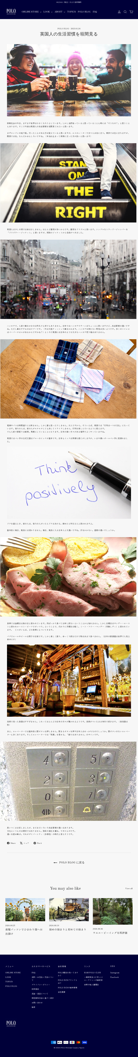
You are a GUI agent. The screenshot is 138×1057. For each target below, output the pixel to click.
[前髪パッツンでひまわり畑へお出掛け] (25, 909)
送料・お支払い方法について (43, 978)
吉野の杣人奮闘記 (91, 984)
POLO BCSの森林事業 (67, 987)
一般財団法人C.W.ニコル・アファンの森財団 (93, 978)
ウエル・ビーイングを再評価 (110, 932)
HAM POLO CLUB (92, 972)
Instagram (114, 972)
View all (129, 888)
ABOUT (59, 11)
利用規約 (35, 989)
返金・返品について (40, 993)
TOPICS (71, 11)
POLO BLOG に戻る (71, 862)
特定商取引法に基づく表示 (43, 998)
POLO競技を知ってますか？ (68, 974)
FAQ (95, 11)
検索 (33, 1007)
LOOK (47, 11)
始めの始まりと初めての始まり (67, 929)
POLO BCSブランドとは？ (67, 981)
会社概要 (61, 992)
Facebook (114, 977)
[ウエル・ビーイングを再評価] (113, 911)
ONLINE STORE (30, 11)
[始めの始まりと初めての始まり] (69, 909)
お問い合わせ (37, 1002)
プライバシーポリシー (41, 984)
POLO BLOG (84, 11)
